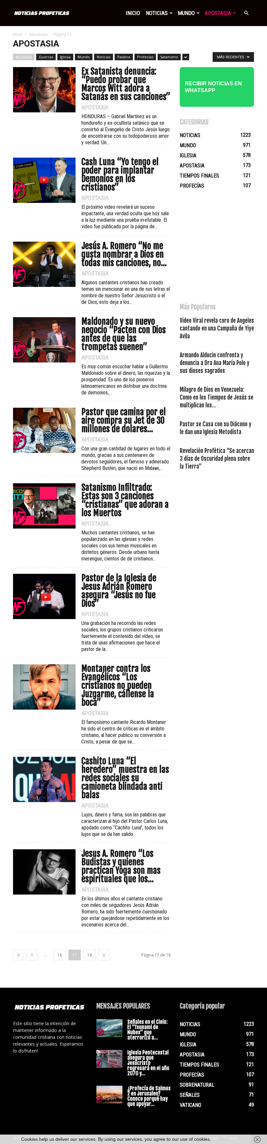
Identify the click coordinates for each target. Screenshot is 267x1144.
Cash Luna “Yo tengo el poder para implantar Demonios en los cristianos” (120, 174)
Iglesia (65, 56)
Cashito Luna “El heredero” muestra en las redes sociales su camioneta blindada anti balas (125, 778)
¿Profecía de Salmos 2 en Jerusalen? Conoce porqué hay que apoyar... (149, 1096)
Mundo (186, 13)
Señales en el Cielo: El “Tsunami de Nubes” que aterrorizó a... (147, 1030)
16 (59, 955)
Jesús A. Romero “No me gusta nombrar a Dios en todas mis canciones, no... (124, 254)
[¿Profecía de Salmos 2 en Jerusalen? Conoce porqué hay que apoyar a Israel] (109, 1095)
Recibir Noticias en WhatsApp (213, 87)
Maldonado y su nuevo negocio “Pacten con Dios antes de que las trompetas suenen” (123, 334)
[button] (246, 13)
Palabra (123, 56)
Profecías (145, 56)
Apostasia (218, 13)
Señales (190, 1095)
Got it (224, 1139)
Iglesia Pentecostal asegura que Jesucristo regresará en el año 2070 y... (148, 1063)
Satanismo (169, 56)
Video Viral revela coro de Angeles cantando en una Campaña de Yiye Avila (217, 328)
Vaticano (190, 1105)
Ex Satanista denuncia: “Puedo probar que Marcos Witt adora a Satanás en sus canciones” (125, 84)
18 (89, 955)
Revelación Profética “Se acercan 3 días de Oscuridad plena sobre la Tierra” (217, 458)
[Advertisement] (223, 249)
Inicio (133, 13)
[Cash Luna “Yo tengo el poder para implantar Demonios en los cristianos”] (44, 180)
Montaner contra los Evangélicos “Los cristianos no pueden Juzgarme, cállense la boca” (117, 685)
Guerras (46, 56)
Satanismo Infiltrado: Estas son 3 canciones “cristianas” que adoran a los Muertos (125, 500)
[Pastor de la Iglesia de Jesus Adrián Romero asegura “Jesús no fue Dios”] (44, 596)
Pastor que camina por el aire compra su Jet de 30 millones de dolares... (123, 420)
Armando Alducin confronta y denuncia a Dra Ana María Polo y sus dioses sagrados (214, 363)
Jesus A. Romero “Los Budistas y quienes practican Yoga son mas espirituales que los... (121, 866)
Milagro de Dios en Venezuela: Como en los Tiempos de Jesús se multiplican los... (216, 397)
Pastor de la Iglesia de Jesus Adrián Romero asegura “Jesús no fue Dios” (118, 591)
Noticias (157, 13)
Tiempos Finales (199, 176)
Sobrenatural (197, 1085)
